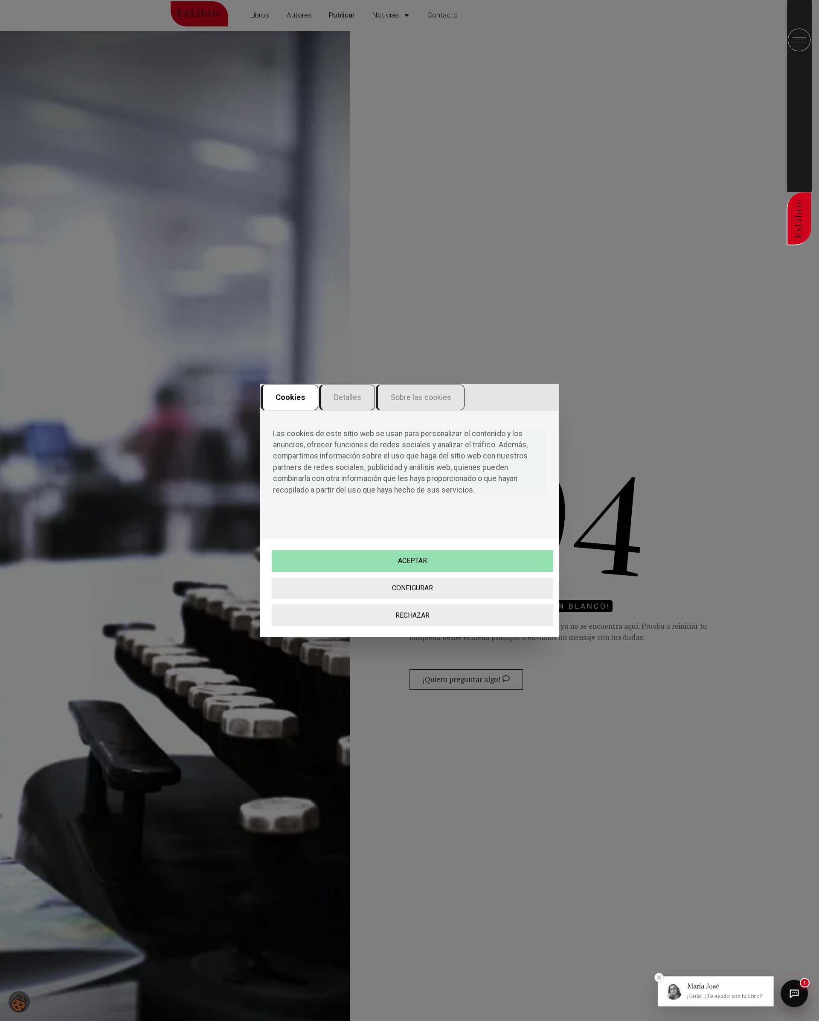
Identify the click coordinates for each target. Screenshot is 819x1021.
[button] (716, 991)
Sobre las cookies (421, 397)
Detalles (348, 397)
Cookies (290, 397)
